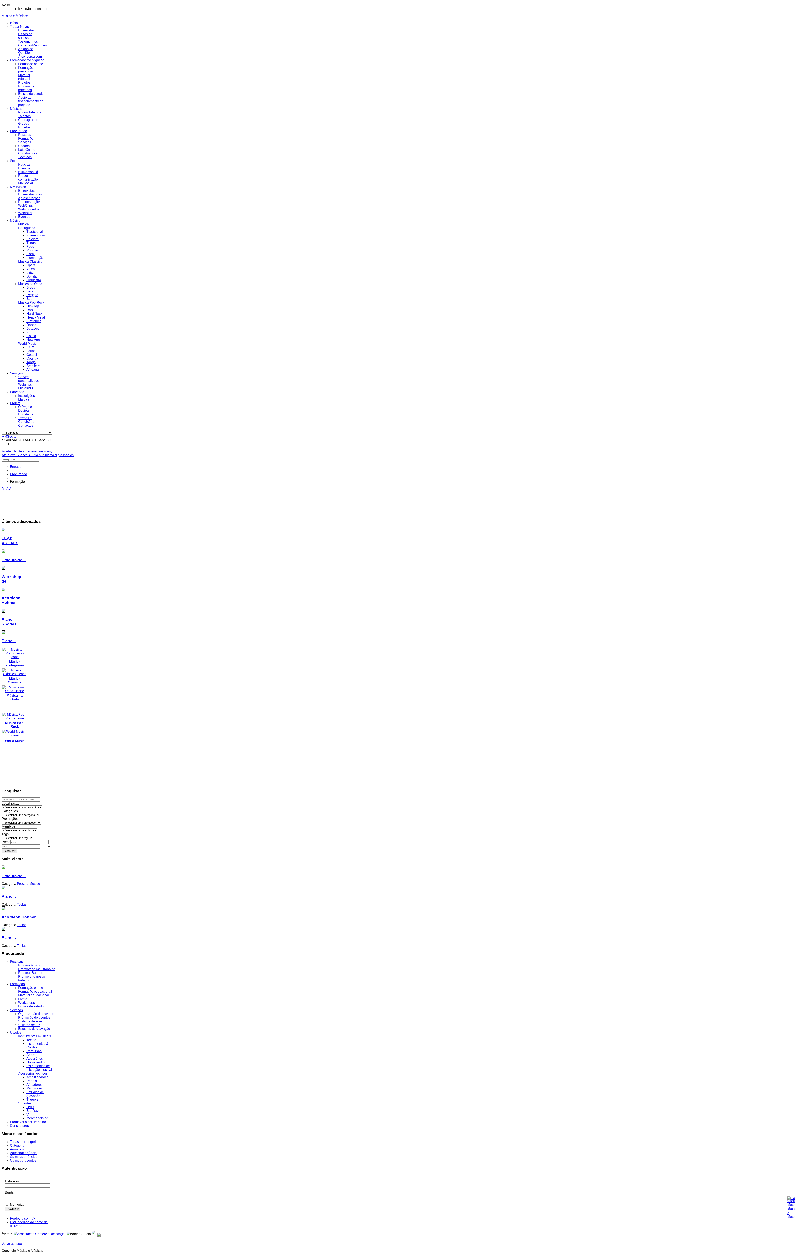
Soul (29, 298)
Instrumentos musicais (34, 1036)
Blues (30, 287)
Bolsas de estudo (31, 93)
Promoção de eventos (34, 1017)
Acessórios (34, 1058)
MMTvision (18, 187)
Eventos (24, 168)
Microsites (25, 388)
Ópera (31, 265)
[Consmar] (39, 1233)
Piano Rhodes (9, 621)
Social (14, 161)
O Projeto (25, 407)
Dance (31, 325)
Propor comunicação (28, 177)
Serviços (24, 142)
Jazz (29, 291)
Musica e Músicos (15, 16)
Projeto (15, 403)
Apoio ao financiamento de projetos (30, 101)
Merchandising (37, 1118)
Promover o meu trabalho (36, 969)
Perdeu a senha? (22, 1218)
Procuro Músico (29, 965)
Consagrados (28, 120)
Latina (31, 351)
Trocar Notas (19, 26)
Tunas (31, 243)
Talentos (24, 116)
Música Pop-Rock (31, 302)
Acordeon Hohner (11, 600)
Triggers (32, 1099)
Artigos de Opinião (25, 50)
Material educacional (27, 77)
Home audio (35, 1062)
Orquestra (33, 280)
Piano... (9, 641)
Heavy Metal (35, 317)
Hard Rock (34, 313)
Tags (5, 834)
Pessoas (24, 134)
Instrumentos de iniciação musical (39, 1067)
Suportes (24, 1103)
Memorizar (17, 1204)
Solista (31, 276)
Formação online (30, 64)
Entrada (16, 466)
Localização (10, 803)
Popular (32, 250)
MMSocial (25, 183)
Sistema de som (30, 1021)
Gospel (31, 354)
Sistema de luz (29, 1025)
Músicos (16, 108)
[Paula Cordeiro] (93, 1233)
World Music (27, 343)
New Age (33, 339)
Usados (24, 146)
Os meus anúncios (23, 1156)
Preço (6, 842)
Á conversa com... (31, 56)
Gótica (31, 336)
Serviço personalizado (28, 378)
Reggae (32, 295)
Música (15, 220)
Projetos (24, 82)
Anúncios (17, 1149)
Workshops (26, 1002)
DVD (30, 1107)
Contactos (25, 425)
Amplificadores (37, 1077)
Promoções (10, 818)
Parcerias (17, 392)
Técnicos (25, 157)
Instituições (26, 395)
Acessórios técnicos (33, 1073)
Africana (32, 369)
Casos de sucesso (25, 36)
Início (14, 23)
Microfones (34, 1088)
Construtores (27, 153)
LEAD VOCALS (10, 540)
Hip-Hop (32, 306)
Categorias (10, 811)
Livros (22, 999)
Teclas (31, 1040)
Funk (30, 332)
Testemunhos (28, 41)
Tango (31, 362)
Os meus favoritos (23, 1160)
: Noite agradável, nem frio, (27, 451)
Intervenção (35, 257)
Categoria (17, 1145)
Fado (30, 246)
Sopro (30, 1055)
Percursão (34, 1051)
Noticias (24, 164)
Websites (25, 384)
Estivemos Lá (28, 172)
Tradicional (34, 231)
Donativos (25, 414)
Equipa (23, 410)
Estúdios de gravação (34, 1028)
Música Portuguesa (26, 226)
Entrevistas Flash (31, 194)
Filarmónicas (36, 235)
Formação (25, 138)
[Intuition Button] (99, 1233)
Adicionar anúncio (23, 1153)
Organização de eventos (36, 1014)
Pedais (31, 1081)
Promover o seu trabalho (28, 1122)
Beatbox (32, 328)
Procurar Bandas (30, 973)
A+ (4, 488)
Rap (29, 310)
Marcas (23, 399)
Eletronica (33, 321)
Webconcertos (28, 209)
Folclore (32, 239)
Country (32, 358)
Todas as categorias (24, 1142)
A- (10, 488)
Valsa (30, 269)
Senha (10, 1192)
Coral (30, 254)
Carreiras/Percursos (33, 45)
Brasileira (33, 366)
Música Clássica (30, 261)
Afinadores (34, 1084)
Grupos (23, 123)
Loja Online (26, 149)
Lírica (30, 272)
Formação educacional (35, 991)
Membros (8, 826)
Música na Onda (30, 284)
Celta (30, 347)
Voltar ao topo (12, 1243)
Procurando (18, 131)
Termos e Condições (26, 419)
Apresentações (29, 198)
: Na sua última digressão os (38, 455)
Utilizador (12, 1181)
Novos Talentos (29, 112)
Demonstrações (29, 202)
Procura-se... (14, 560)
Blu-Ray (32, 1110)
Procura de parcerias (26, 88)
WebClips (25, 205)
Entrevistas (26, 30)
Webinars (25, 213)
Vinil (29, 1114)
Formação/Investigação (27, 60)
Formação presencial (26, 69)
